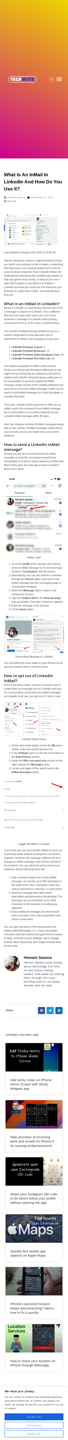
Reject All (34, 1434)
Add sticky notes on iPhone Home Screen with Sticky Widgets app (31, 1084)
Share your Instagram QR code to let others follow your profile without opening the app (33, 1198)
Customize (34, 1425)
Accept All (34, 1417)
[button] (59, 79)
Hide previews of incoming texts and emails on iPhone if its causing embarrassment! (32, 1141)
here (34, 930)
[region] (34, 1413)
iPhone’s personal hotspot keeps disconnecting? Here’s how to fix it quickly (32, 1308)
